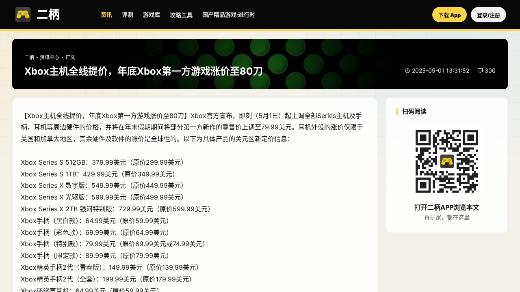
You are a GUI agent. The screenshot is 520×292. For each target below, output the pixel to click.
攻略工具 (181, 14)
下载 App (449, 15)
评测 (127, 14)
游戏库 (151, 14)
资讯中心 (49, 57)
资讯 (106, 14)
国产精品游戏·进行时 (228, 14)
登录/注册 (488, 15)
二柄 (29, 57)
